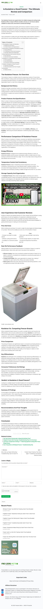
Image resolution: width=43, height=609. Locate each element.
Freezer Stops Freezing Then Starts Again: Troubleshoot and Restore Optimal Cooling (33, 453)
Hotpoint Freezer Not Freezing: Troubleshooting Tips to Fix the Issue (20, 440)
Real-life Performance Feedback (11, 56)
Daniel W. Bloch (5, 14)
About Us (12, 581)
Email (17, 482)
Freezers (21, 6)
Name (3, 482)
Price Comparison (8, 59)
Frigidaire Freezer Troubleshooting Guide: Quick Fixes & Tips (17, 522)
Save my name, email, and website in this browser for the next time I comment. (19, 486)
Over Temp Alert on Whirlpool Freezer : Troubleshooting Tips (18, 444)
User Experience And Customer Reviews (12, 54)
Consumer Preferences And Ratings (12, 62)
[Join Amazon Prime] (21, 548)
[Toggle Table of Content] (22, 42)
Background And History (9, 45)
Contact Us (17, 581)
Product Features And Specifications (12, 46)
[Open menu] (41, 3)
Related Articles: (8, 69)
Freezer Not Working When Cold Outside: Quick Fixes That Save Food (19, 536)
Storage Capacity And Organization (12, 52)
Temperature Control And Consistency (12, 51)
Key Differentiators (9, 61)
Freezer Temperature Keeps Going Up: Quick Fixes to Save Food (18, 527)
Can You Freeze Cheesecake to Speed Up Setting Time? (17, 438)
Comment (4, 466)
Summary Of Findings (9, 65)
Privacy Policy (30, 581)
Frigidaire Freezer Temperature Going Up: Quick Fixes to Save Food (19, 513)
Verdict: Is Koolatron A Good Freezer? (11, 64)
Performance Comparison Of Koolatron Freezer (13, 48)
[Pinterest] (2, 595)
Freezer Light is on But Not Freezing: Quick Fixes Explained (17, 532)
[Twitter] (2, 592)
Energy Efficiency (8, 49)
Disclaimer (23, 581)
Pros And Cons (8, 55)
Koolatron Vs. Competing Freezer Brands (12, 58)
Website (31, 482)
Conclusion (5, 68)
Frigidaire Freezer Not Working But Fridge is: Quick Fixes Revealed (18, 518)
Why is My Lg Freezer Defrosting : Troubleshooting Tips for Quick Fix (9, 452)
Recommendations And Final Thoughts (12, 66)
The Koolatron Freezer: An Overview (11, 44)
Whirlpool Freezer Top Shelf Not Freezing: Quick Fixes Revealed (18, 509)
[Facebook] (2, 590)
